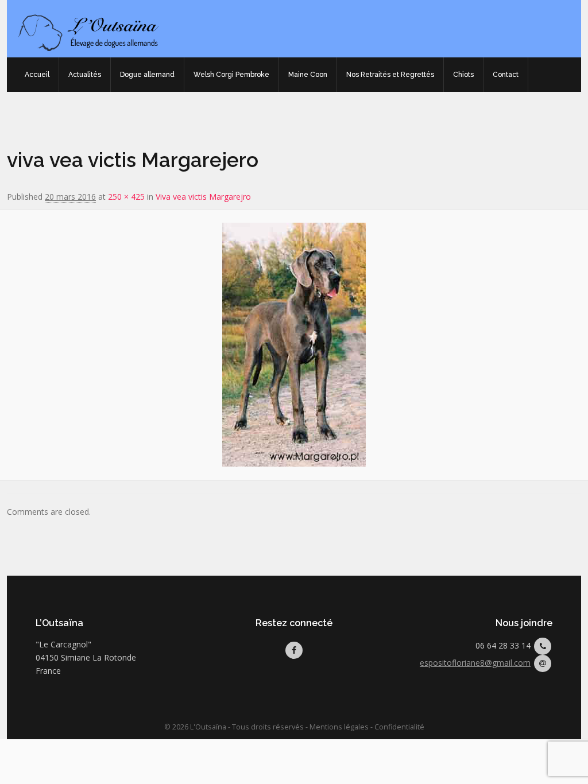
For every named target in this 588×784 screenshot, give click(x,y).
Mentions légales (339, 727)
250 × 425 (126, 196)
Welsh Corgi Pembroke (231, 75)
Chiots (463, 75)
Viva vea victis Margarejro (203, 196)
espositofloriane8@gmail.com (475, 662)
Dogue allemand (147, 75)
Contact (506, 75)
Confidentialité (399, 727)
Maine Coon (307, 75)
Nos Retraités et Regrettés (390, 75)
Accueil (37, 75)
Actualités (84, 75)
